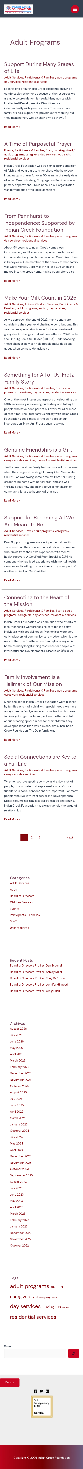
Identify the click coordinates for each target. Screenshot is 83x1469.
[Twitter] (41, 1391)
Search (8, 1346)
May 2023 (16, 1201)
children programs (45, 1297)
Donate (9, 1382)
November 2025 (20, 1080)
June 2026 (17, 1041)
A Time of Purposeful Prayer (38, 143)
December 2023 (20, 1156)
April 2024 (17, 1150)
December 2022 (20, 1233)
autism (43, 308)
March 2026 (17, 1060)
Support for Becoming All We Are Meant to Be (39, 521)
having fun (43, 460)
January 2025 (19, 1124)
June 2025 (17, 1105)
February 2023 (19, 1220)
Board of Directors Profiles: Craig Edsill (35, 991)
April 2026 (16, 1054)
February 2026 (19, 1067)
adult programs (67, 77)
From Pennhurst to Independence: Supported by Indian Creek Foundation (39, 223)
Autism (29, 304)
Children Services (46, 304)
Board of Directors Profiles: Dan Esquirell (36, 965)
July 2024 (16, 1137)
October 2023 (19, 1169)
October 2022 (19, 1245)
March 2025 (17, 1118)
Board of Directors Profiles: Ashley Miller (36, 972)
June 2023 (17, 1195)
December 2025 (20, 1073)
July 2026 (16, 1035)
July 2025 (16, 1099)
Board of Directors (22, 896)
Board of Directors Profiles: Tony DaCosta (37, 978)
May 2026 (16, 1048)
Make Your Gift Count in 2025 (40, 297)
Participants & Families (39, 77)
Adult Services (13, 77)
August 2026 (18, 1029)
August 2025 (18, 1092)
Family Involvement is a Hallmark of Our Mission (33, 680)
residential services (34, 82)
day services (12, 82)
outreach (64, 154)
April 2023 (16, 1207)
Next (72, 837)
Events (8, 150)
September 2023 (21, 1175)
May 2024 (16, 1143)
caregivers (32, 154)
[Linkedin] (47, 1391)
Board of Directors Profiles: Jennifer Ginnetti (39, 985)
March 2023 (17, 1214)
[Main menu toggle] (75, 9)
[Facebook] (35, 1391)
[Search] (73, 1353)
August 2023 (18, 1182)
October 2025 (19, 1086)
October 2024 (19, 1131)
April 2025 (16, 1112)
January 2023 (19, 1226)
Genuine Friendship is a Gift (38, 449)
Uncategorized (63, 150)
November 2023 (20, 1163)
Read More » (12, 127)
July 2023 (16, 1188)
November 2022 (20, 1239)
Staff (49, 150)
